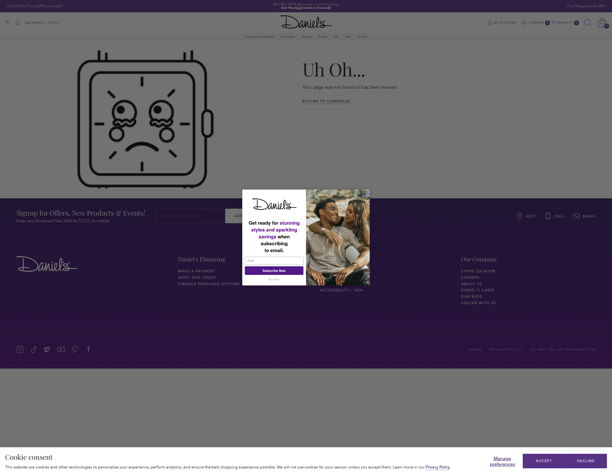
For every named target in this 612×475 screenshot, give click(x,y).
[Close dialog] (365, 193)
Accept (544, 461)
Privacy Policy (438, 467)
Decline (586, 461)
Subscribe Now (274, 270)
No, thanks (274, 279)
